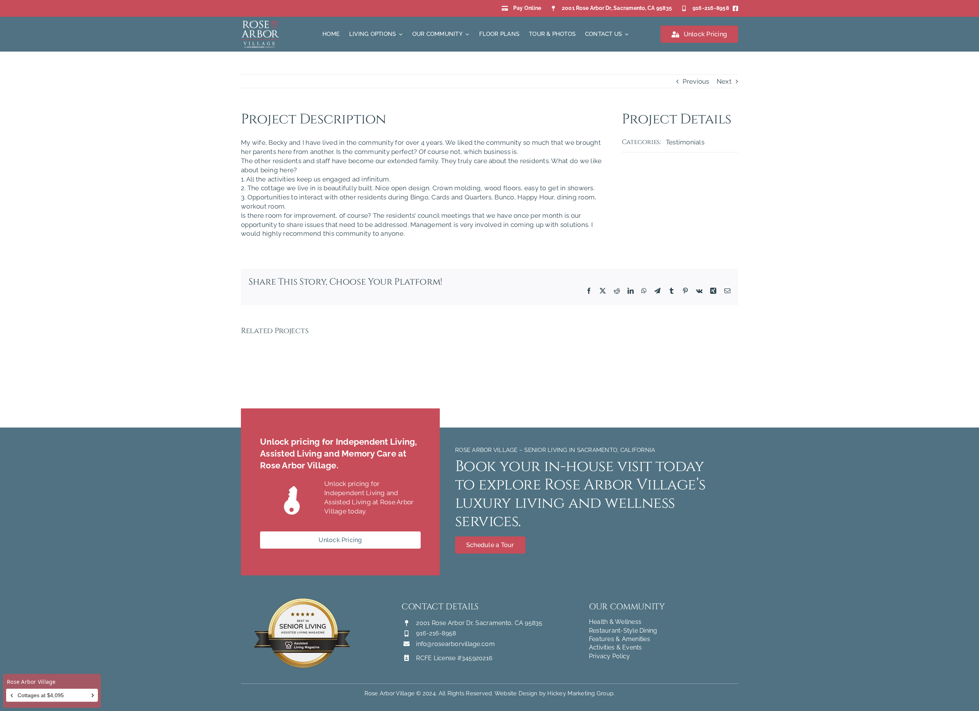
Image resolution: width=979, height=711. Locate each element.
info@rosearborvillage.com (455, 644)
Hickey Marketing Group (580, 693)
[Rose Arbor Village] (260, 24)
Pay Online (527, 8)
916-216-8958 (711, 8)
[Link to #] (292, 501)
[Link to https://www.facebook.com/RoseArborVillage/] (735, 8)
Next (724, 81)
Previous (696, 81)
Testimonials (685, 142)
